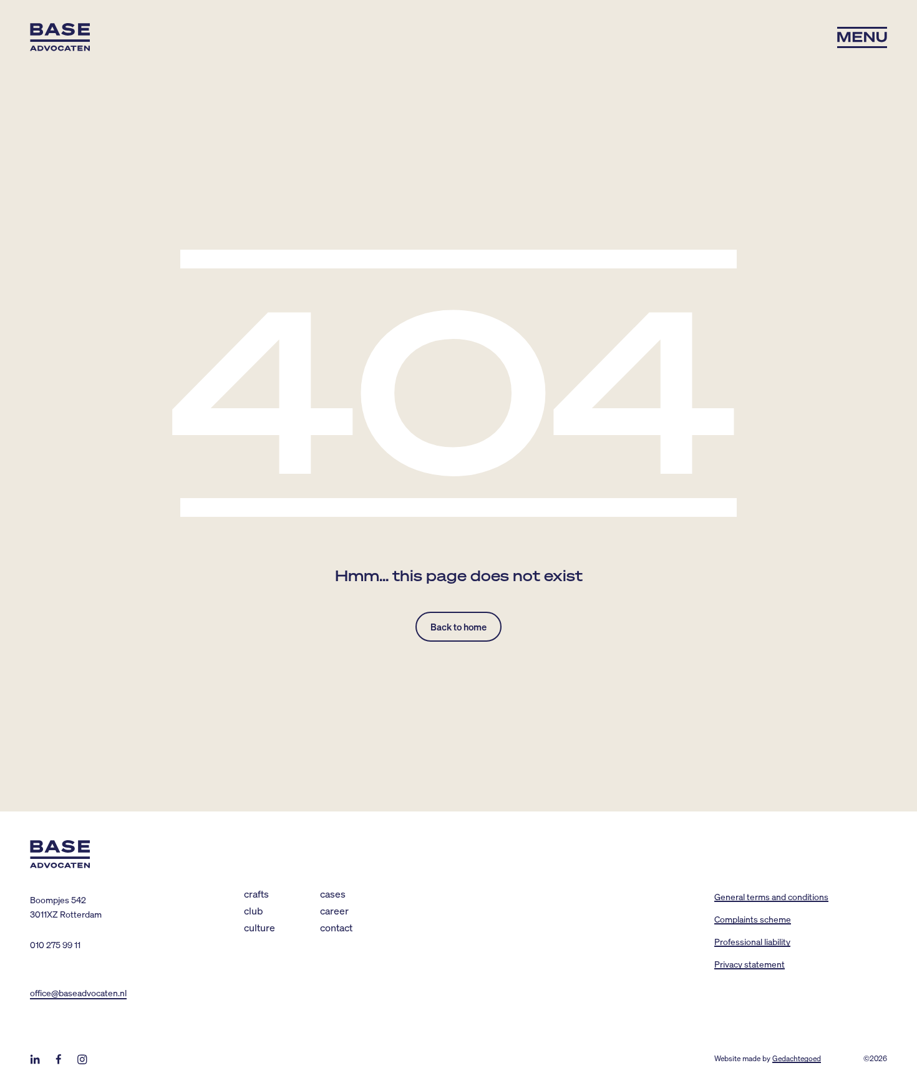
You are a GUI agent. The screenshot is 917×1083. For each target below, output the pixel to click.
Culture (259, 927)
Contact (336, 927)
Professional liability (752, 941)
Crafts (256, 893)
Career (334, 910)
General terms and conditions (771, 896)
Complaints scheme (752, 918)
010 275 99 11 (55, 944)
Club (253, 910)
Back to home (458, 626)
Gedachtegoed (796, 1058)
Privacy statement (749, 963)
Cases (333, 893)
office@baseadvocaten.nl (78, 992)
